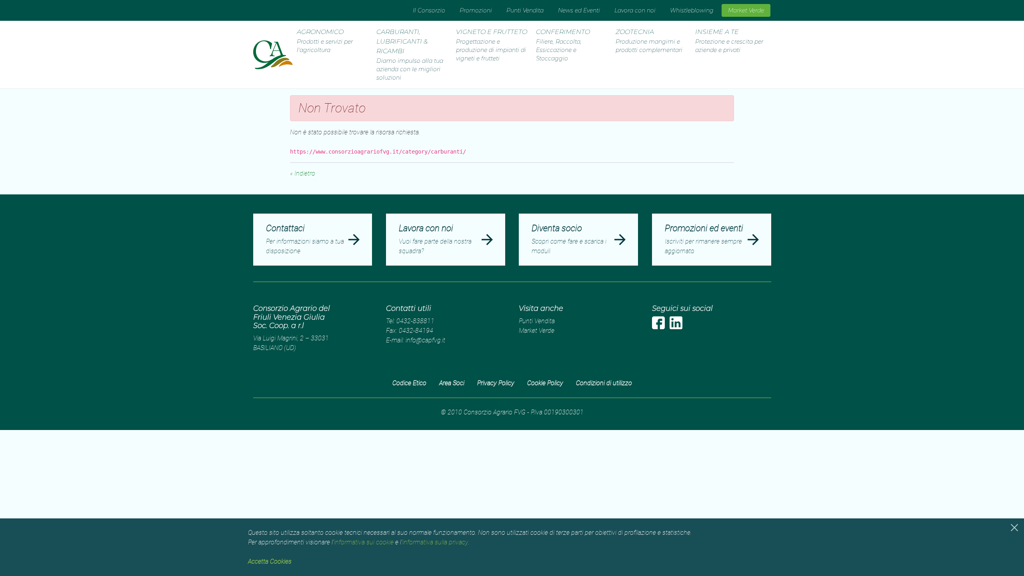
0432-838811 (415, 321)
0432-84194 (416, 330)
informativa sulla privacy (435, 542)
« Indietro (302, 173)
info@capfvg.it (425, 340)
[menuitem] (429, 10)
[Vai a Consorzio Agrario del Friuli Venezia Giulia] (273, 54)
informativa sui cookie (364, 542)
